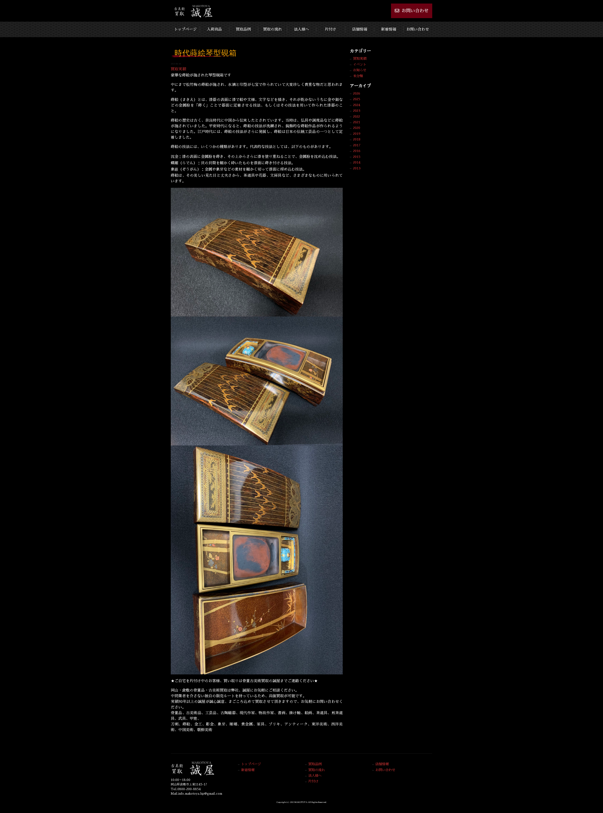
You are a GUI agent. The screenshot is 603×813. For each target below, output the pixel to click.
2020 (356, 127)
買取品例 (243, 29)
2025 (356, 99)
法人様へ (301, 29)
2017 (357, 145)
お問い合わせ (415, 10)
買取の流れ (272, 29)
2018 (356, 139)
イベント (359, 64)
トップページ (185, 29)
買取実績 (178, 69)
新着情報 (388, 29)
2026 (356, 93)
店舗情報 (359, 29)
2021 (356, 122)
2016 (356, 150)
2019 (356, 133)
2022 (356, 116)
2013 (357, 168)
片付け (330, 29)
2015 (356, 156)
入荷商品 (214, 29)
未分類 (358, 76)
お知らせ (359, 70)
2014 (356, 162)
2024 (356, 105)
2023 (356, 110)
